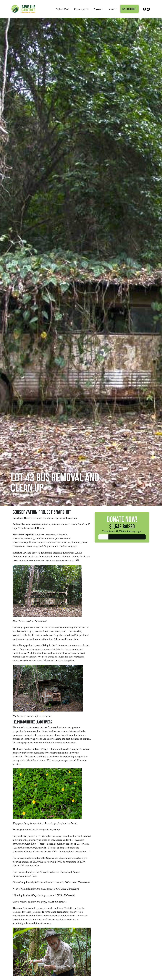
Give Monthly (129, 9)
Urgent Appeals (81, 8)
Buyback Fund (62, 8)
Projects (98, 8)
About (111, 8)
